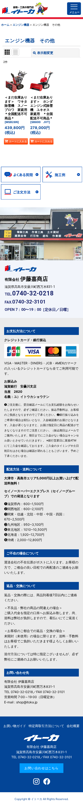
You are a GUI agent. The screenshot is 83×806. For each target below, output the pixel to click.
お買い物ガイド (14, 726)
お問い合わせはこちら (41, 768)
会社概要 (73, 726)
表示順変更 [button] (45, 53)
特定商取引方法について (46, 726)
